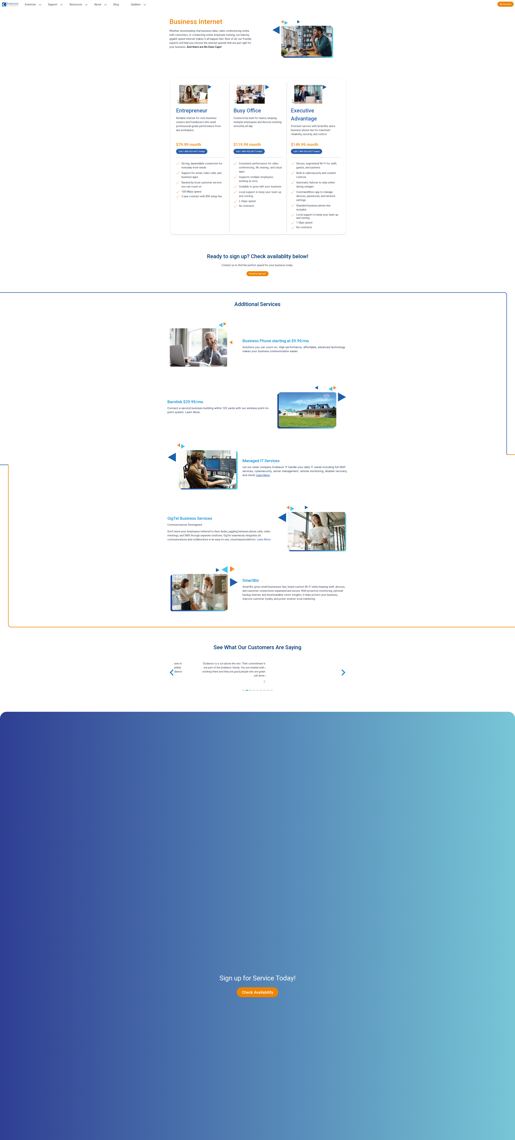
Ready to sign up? (257, 273)
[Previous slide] (172, 672)
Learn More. (264, 539)
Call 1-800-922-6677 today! (192, 151)
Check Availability (257, 992)
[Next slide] (343, 672)
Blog (116, 4)
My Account (505, 4)
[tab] (243, 690)
